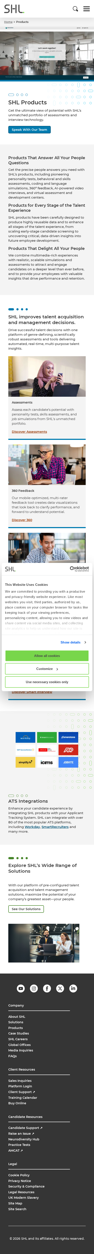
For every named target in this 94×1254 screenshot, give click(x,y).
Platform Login (20, 1086)
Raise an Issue (21, 1134)
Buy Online (17, 1103)
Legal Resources (21, 1192)
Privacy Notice (19, 1181)
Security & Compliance (26, 1186)
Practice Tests (19, 1145)
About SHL (16, 1017)
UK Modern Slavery (23, 1198)
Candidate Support (25, 1128)
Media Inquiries (20, 1050)
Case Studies (18, 1033)
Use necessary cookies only (47, 682)
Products (15, 1028)
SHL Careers (18, 1039)
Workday (32, 827)
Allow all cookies (47, 655)
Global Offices (19, 1045)
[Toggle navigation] (86, 8)
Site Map (15, 1203)
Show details (70, 642)
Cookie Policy (19, 1175)
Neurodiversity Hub (23, 1139)
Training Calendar (22, 1098)
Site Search (17, 1209)
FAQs (12, 1056)
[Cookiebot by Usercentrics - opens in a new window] (70, 569)
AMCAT (15, 1151)
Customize (44, 669)
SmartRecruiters (55, 827)
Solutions (15, 1022)
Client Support (21, 1092)
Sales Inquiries (19, 1081)
